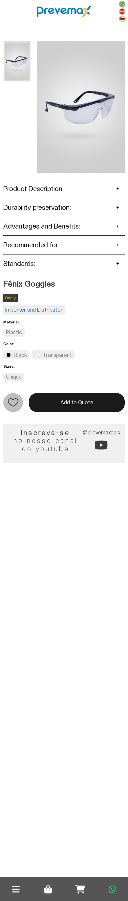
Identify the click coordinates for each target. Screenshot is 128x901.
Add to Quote (76, 402)
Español (122, 11)
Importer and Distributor (34, 310)
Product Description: (33, 189)
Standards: (19, 264)
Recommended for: (31, 245)
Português (122, 4)
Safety (10, 298)
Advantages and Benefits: (41, 226)
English (122, 18)
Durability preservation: (37, 207)
